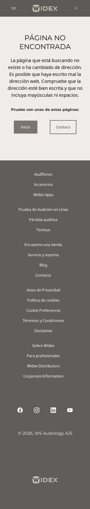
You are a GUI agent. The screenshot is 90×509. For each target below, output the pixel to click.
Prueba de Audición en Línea (43, 209)
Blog (43, 265)
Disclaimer (43, 330)
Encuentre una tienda (43, 244)
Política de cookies (43, 300)
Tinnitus (43, 229)
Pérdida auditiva (43, 219)
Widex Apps (43, 194)
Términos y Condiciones (43, 320)
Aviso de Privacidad (43, 290)
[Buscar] (76, 8)
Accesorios (43, 184)
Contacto (43, 275)
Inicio (25, 127)
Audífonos (43, 174)
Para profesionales (43, 355)
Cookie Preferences (43, 310)
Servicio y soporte (43, 254)
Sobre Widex (43, 345)
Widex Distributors (43, 365)
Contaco (63, 127)
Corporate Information (43, 376)
